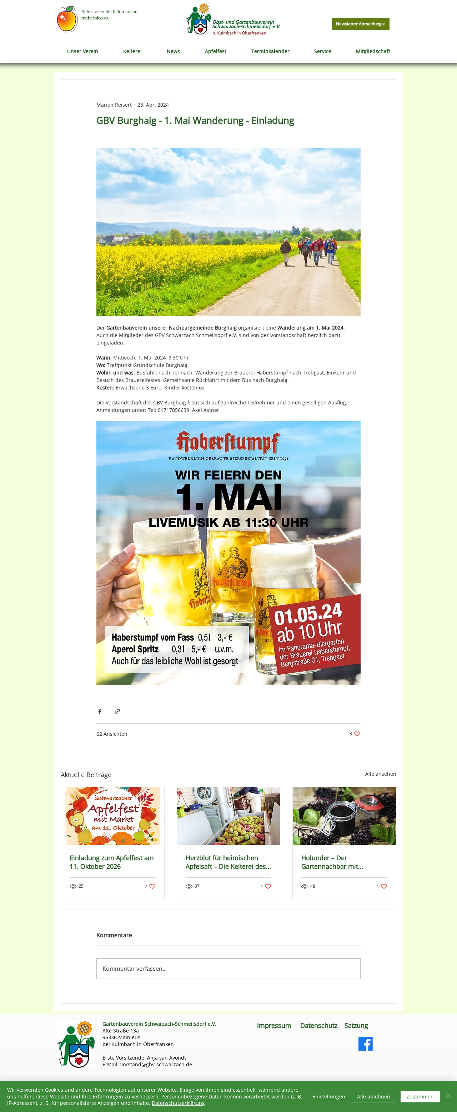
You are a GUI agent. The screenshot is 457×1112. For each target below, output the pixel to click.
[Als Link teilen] (117, 711)
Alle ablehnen (373, 1096)
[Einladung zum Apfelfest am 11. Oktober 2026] (112, 816)
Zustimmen (420, 1096)
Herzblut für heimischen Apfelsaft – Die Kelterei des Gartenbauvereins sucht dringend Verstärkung (226, 862)
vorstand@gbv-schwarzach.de (156, 1064)
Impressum (274, 1025)
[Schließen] (448, 1096)
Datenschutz (318, 1025)
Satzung (357, 1025)
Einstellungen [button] (328, 1096)
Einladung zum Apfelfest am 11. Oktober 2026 (112, 862)
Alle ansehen (380, 773)
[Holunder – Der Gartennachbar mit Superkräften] (344, 816)
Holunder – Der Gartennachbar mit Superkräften (329, 862)
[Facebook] (365, 1044)
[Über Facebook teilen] (99, 711)
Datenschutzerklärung (178, 1103)
